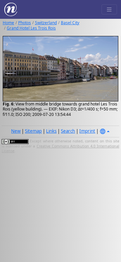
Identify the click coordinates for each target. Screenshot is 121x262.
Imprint (87, 131)
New (16, 131)
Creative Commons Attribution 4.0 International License (60, 148)
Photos (24, 23)
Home (8, 23)
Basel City (70, 23)
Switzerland (46, 23)
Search (68, 131)
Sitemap (33, 131)
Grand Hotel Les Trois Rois (31, 28)
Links (51, 131)
